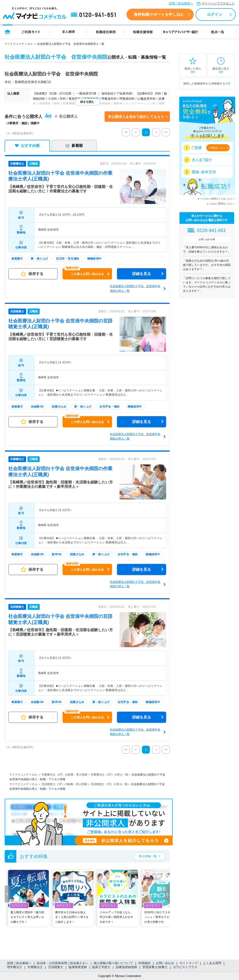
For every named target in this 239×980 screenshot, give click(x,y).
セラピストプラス (185, 967)
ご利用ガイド (31, 32)
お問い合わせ (165, 963)
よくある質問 (212, 963)
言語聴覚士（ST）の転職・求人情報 (64, 784)
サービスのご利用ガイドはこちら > (215, 198)
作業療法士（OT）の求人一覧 (109, 774)
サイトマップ (188, 963)
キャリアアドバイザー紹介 (180, 32)
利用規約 (144, 963)
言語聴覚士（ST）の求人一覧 (109, 784)
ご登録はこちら (217, 147)
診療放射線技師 (126, 967)
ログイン (214, 14)
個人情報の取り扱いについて (113, 963)
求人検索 (68, 32)
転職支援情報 (143, 32)
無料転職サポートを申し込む (159, 14)
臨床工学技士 (101, 967)
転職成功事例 (105, 32)
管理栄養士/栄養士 (155, 967)
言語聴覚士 (55, 967)
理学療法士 (14, 967)
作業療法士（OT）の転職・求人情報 (64, 774)
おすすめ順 (30, 146)
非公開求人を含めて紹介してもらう (136, 117)
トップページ (7, 32)
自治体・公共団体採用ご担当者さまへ (62, 963)
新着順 (77, 146)
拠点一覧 (217, 32)
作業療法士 (35, 967)
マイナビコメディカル (19, 44)
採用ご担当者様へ (181, 3)
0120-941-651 (94, 15)
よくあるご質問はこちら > (220, 203)
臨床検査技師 (78, 967)
